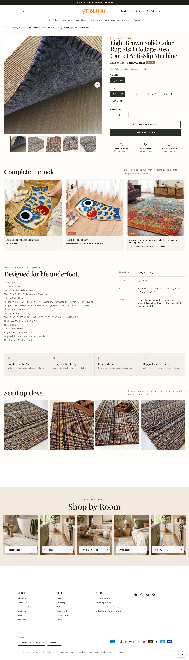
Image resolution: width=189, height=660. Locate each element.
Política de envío (120, 652)
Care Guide (62, 611)
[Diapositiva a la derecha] (99, 144)
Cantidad (115, 109)
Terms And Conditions (107, 606)
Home (6, 27)
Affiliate (22, 619)
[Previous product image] (9, 85)
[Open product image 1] (26, 425)
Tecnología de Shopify (44, 652)
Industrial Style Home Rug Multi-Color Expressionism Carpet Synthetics (152, 241)
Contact (60, 619)
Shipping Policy (104, 602)
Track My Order (26, 606)
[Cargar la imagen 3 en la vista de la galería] (53, 144)
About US (22, 598)
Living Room (18, 27)
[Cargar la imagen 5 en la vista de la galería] (88, 144)
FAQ (20, 615)
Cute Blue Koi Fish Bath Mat (79, 239)
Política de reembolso (64, 652)
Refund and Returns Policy (109, 611)
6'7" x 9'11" (117, 101)
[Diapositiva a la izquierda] (7, 144)
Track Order (63, 615)
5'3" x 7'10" (167, 94)
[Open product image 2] (72, 425)
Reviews (22, 611)
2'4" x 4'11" (117, 94)
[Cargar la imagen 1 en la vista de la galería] (18, 144)
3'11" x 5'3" (134, 94)
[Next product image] (97, 85)
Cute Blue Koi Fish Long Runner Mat (22, 239)
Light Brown (117, 80)
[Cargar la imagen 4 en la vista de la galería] (70, 144)
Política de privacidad (84, 652)
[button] (23, 11)
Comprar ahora (145, 132)
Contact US (23, 602)
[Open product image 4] (163, 425)
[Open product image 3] (117, 425)
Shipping (61, 602)
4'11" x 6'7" (151, 94)
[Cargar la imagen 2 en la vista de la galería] (36, 144)
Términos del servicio (103, 652)
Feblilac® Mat (30, 652)
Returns (60, 606)
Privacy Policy (103, 598)
